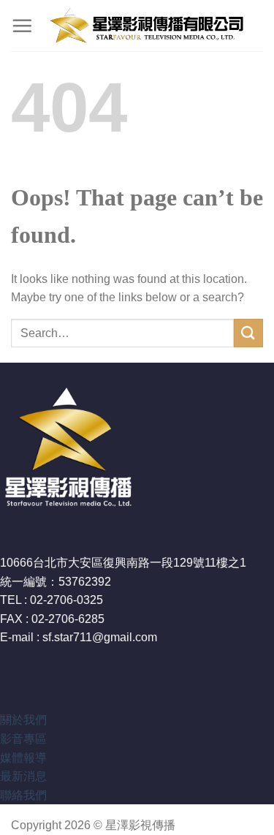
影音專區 (23, 739)
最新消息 (23, 776)
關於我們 (23, 720)
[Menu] (22, 25)
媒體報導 (23, 758)
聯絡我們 (23, 795)
